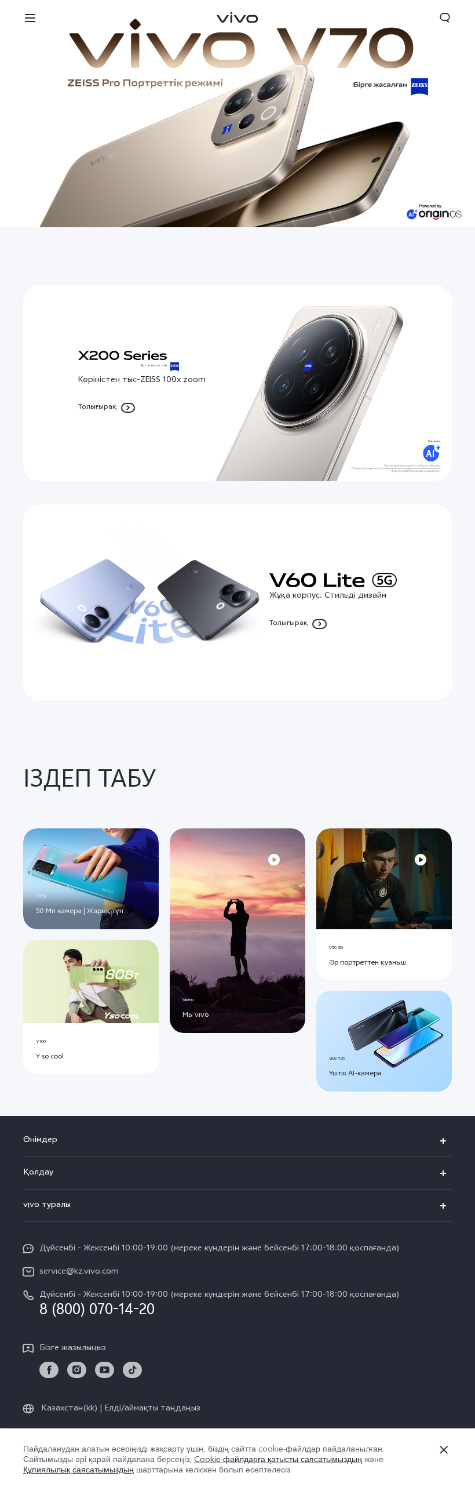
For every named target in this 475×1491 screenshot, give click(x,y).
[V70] (237, 113)
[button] (30, 17)
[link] (49, 1370)
